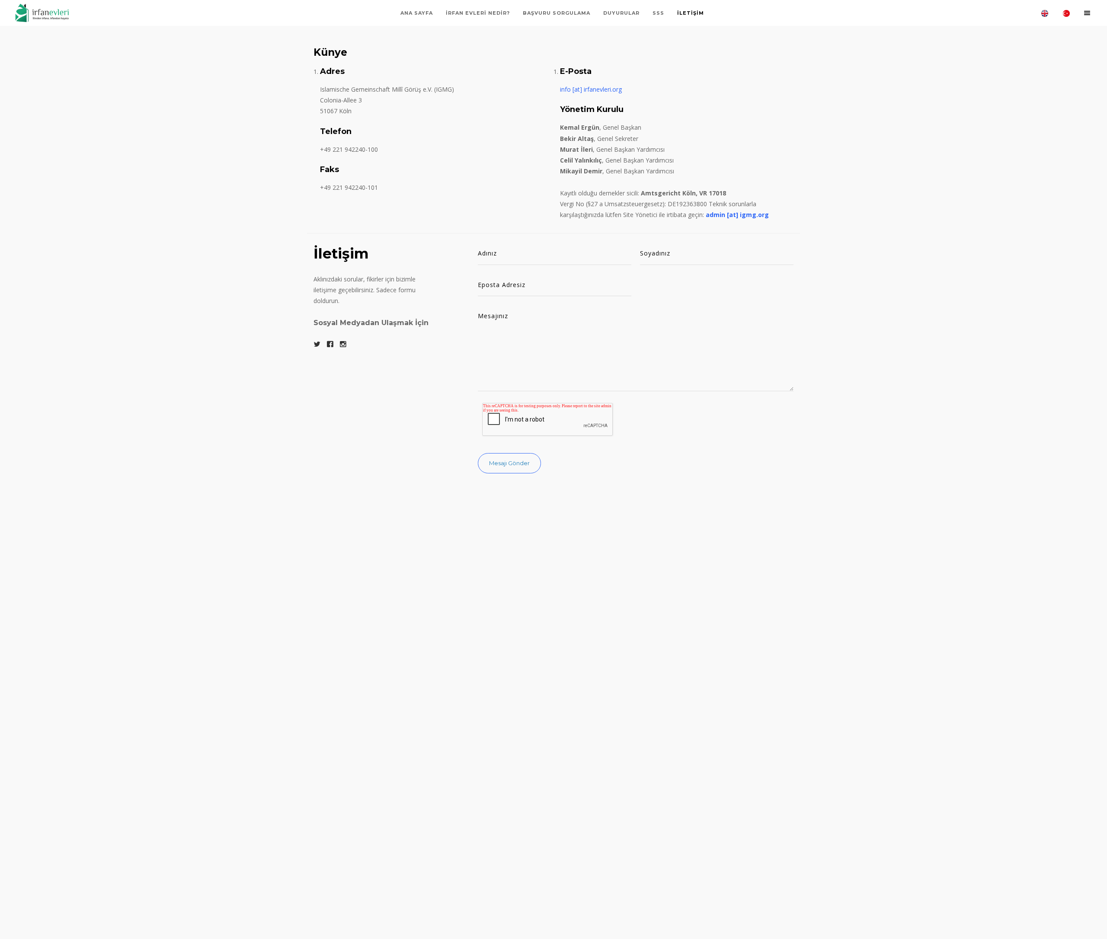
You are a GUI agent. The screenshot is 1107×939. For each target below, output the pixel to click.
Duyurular (621, 13)
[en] (1045, 13)
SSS (658, 13)
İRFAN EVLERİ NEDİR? (478, 13)
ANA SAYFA (416, 13)
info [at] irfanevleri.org (591, 89)
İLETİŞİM (690, 13)
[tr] (1066, 13)
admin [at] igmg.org (737, 215)
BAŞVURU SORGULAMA (556, 13)
